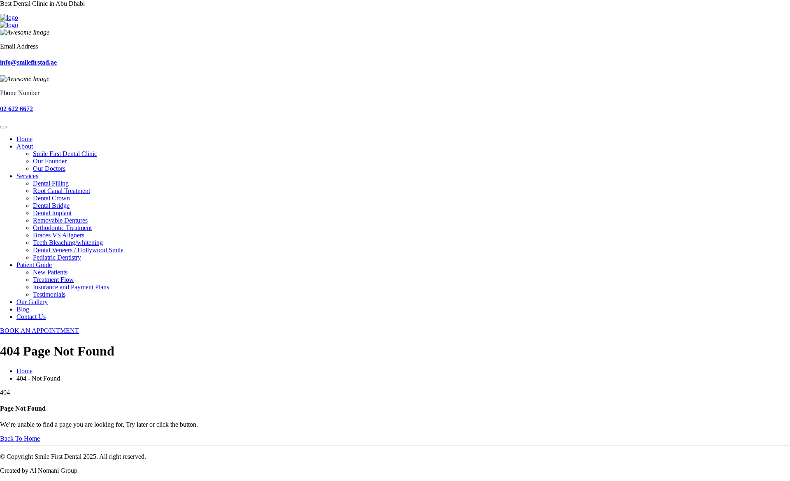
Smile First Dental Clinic (65, 153)
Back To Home (20, 438)
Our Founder (50, 161)
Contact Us (31, 316)
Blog (22, 309)
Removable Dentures (60, 220)
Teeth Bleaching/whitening (68, 242)
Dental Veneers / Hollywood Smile (78, 249)
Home (24, 138)
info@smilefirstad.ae (28, 62)
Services (27, 175)
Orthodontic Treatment (62, 227)
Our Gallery (32, 301)
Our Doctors (49, 168)
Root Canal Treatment (61, 190)
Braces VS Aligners (58, 235)
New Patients (50, 272)
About (24, 146)
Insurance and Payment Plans (71, 286)
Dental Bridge (51, 205)
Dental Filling (51, 183)
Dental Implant (52, 212)
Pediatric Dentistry (57, 257)
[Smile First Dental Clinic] (9, 17)
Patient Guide (34, 264)
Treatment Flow (53, 279)
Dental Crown (51, 198)
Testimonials (49, 294)
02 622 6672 (16, 108)
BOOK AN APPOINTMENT (39, 330)
